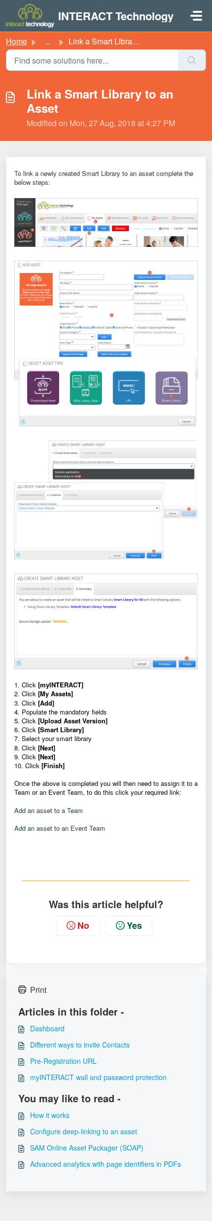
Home (16, 41)
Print (38, 989)
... (48, 41)
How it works (50, 1115)
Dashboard (47, 1028)
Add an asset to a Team (48, 810)
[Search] (192, 60)
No (83, 925)
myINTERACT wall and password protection (98, 1077)
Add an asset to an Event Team (59, 828)
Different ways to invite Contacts (80, 1045)
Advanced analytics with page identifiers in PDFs (105, 1164)
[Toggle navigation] (196, 16)
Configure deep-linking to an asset (83, 1131)
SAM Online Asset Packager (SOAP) (86, 1148)
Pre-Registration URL (63, 1061)
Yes (134, 925)
